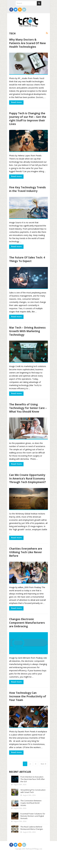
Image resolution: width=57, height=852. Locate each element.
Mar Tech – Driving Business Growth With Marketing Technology (27, 331)
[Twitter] (15, 10)
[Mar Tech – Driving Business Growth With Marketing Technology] (28, 352)
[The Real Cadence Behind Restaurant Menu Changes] (14, 829)
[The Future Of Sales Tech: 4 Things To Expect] (28, 278)
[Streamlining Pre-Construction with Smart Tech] (14, 792)
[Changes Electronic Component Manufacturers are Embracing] (28, 643)
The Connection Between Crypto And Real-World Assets (31, 802)
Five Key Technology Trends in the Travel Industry (27, 189)
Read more (16, 102)
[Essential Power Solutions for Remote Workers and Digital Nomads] (14, 816)
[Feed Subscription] (47, 33)
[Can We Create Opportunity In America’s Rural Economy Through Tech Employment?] (28, 499)
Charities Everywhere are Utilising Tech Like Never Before (25, 552)
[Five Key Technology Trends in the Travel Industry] (28, 208)
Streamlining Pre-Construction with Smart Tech (33, 791)
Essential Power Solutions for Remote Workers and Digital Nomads (32, 816)
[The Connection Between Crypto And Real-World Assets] (14, 802)
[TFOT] (28, 21)
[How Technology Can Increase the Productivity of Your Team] (28, 717)
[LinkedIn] (24, 10)
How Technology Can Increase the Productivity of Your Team (27, 696)
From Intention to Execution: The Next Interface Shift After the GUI (32, 779)
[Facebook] (11, 10)
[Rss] (20, 10)
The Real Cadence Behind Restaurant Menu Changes (31, 827)
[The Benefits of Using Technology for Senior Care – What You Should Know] (28, 428)
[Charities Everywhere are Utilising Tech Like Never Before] (28, 573)
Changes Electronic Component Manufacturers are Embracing (27, 622)
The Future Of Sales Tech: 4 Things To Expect (27, 259)
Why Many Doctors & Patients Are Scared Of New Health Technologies (27, 43)
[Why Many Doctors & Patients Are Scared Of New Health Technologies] (28, 64)
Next (43, 764)
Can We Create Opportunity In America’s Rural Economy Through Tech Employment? (27, 478)
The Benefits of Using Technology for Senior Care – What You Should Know (28, 408)
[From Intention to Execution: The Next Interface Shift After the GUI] (14, 779)
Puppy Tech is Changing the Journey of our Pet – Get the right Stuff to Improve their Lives (27, 118)
